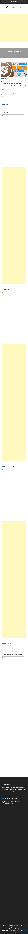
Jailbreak (3, 78)
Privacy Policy (23, 925)
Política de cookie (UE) (14, 928)
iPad (24, 93)
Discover (3, 99)
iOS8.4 (20, 93)
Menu (3, 46)
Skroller (20, 94)
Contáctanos (4, 925)
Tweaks (2, 96)
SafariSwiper (15, 94)
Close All (10, 93)
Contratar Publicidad (18, 927)
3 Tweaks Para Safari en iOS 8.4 (11, 83)
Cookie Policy (9, 927)
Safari (10, 94)
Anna (8, 81)
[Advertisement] (14, 28)
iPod (2, 94)
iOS (17, 93)
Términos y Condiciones (14, 925)
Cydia (14, 93)
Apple (5, 93)
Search (24, 46)
